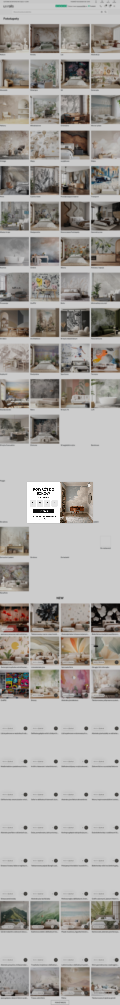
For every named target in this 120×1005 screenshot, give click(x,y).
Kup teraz (43, 511)
